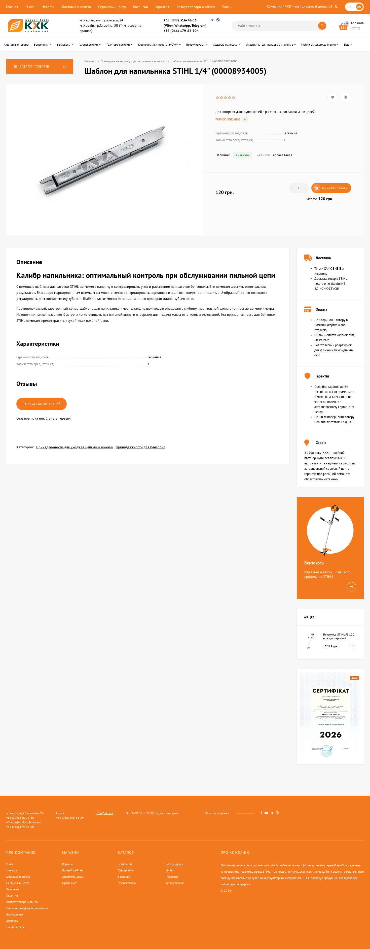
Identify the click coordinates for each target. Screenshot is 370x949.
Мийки (169, 870)
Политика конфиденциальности (27, 908)
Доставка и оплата (76, 7)
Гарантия (162, 7)
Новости (48, 7)
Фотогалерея (14, 914)
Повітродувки (174, 864)
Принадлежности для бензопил (140, 447)
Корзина (67, 864)
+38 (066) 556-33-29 (70, 817)
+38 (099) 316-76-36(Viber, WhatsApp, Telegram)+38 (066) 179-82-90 (185, 25)
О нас (29, 7)
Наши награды (15, 927)
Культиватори (174, 883)
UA (349, 7)
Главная (12, 7)
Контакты (12, 921)
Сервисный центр (112, 7)
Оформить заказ (73, 876)
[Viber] (218, 20)
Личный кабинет (73, 870)
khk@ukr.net (104, 813)
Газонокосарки (127, 883)
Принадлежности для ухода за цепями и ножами (132, 61)
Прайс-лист (69, 883)
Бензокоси (124, 876)
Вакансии (140, 7)
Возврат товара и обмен (195, 7)
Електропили (126, 870)
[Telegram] (212, 20)
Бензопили (125, 864)
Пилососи (171, 876)
